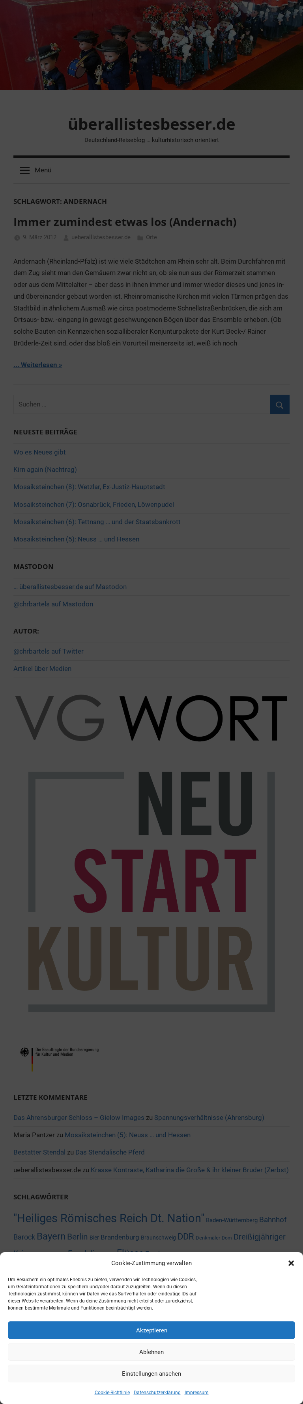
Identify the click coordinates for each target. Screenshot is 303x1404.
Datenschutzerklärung (157, 1392)
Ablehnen (151, 1352)
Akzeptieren (151, 1330)
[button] (291, 1263)
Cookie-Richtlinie (112, 1392)
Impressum (197, 1392)
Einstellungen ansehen (151, 1373)
